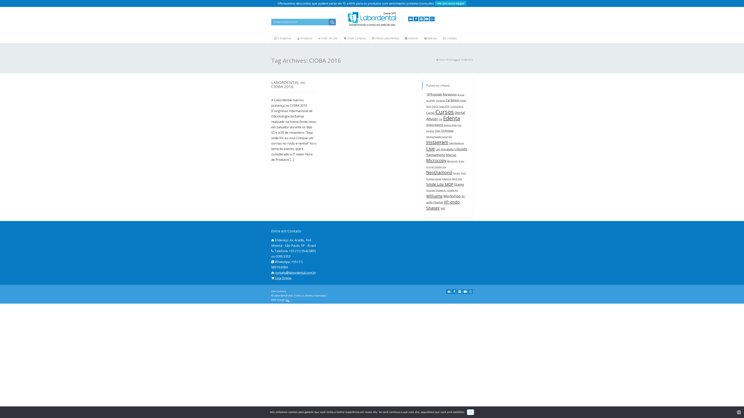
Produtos (306, 38)
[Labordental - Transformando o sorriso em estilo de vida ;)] (372, 25)
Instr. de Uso (330, 38)
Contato (452, 38)
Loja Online (283, 278)
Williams (434, 196)
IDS (450, 136)
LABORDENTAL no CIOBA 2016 (288, 84)
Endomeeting (434, 125)
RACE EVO (457, 179)
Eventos (413, 38)
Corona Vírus (456, 106)
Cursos (444, 112)
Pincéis (456, 173)
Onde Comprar (356, 38)
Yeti (443, 208)
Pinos (463, 173)
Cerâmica (452, 100)
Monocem (452, 161)
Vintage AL (441, 190)
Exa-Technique (444, 131)
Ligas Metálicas (456, 143)
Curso (430, 113)
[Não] (739, 412)
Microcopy (436, 160)
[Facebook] (416, 19)
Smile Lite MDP (439, 184)
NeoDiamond (439, 172)
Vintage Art (452, 190)
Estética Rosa (450, 125)
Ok (470, 412)
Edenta (451, 118)
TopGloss (430, 190)
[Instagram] (421, 19)
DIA (440, 119)
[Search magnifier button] (332, 22)
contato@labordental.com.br (295, 273)
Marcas (432, 38)
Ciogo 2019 (444, 106)
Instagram (437, 142)
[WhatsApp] (432, 19)
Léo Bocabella (445, 149)
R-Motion (446, 179)
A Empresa (284, 38)
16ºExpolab (434, 94)
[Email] (410, 19)
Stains (459, 184)
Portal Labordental (387, 38)
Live (430, 148)
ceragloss (440, 100)
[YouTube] (427, 19)
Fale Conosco (278, 291)
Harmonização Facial (437, 136)
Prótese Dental (433, 179)
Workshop (452, 196)
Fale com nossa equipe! (450, 3)
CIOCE (435, 106)
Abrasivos (450, 94)
